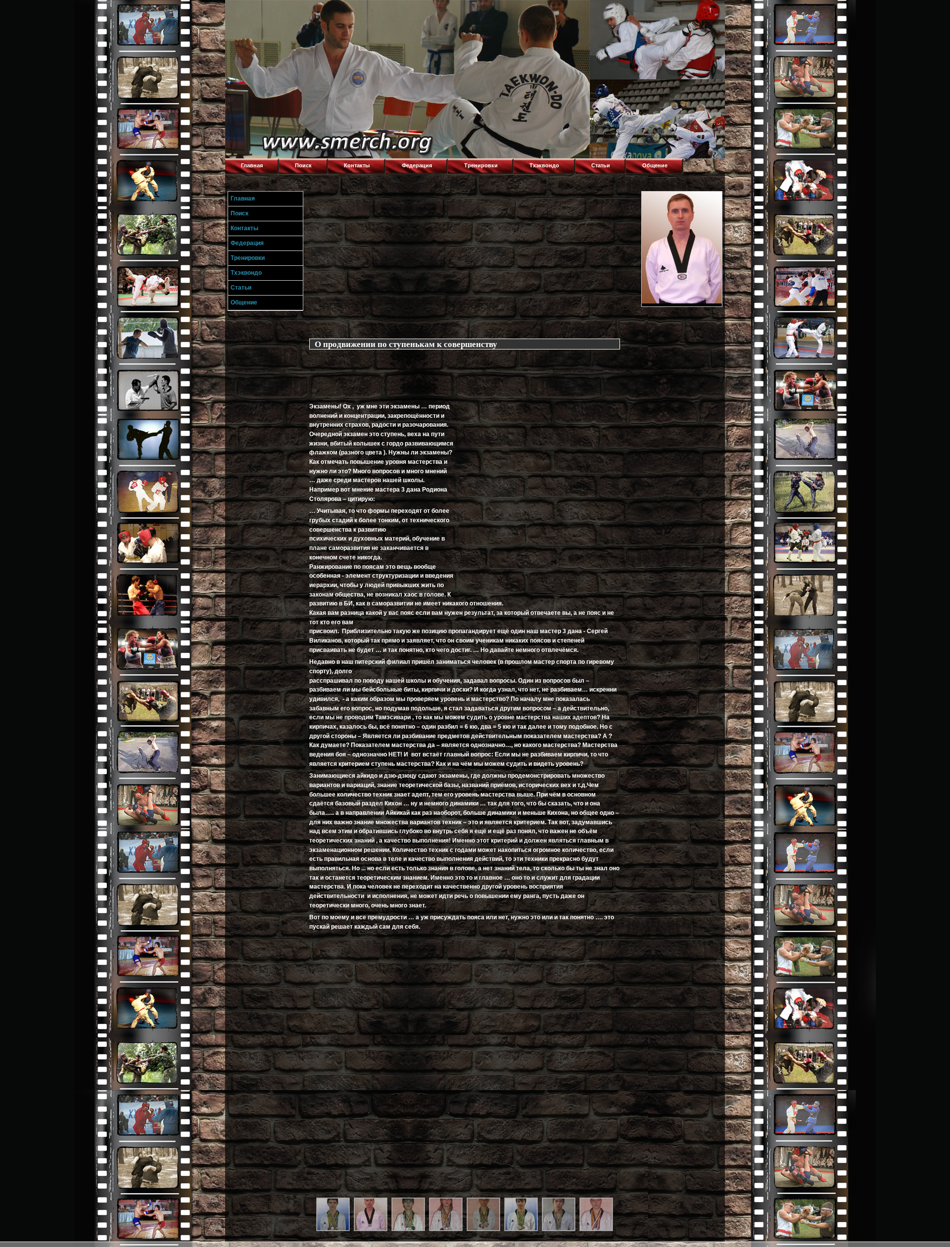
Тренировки (481, 165)
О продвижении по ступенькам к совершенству (406, 344)
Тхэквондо (544, 165)
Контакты (357, 165)
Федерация (417, 165)
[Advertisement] (473, 260)
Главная (252, 165)
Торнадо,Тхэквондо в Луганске (299, 12)
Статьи (600, 165)
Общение (654, 165)
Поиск (303, 165)
